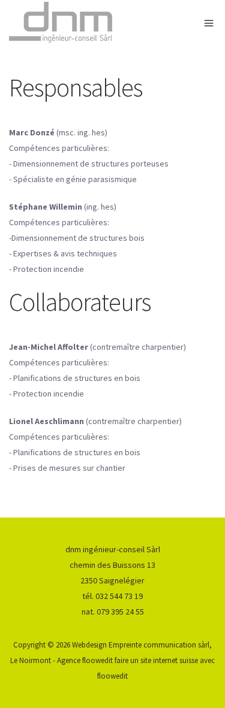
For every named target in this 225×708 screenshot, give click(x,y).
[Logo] (112, 22)
